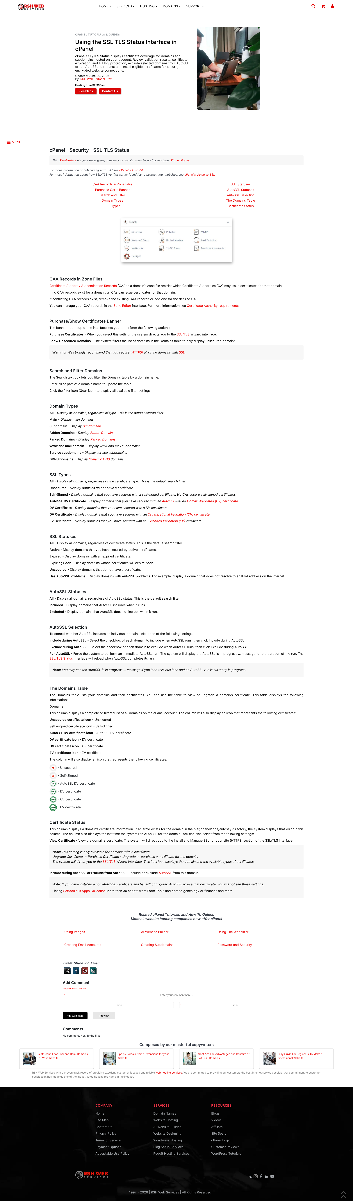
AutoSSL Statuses (240, 190)
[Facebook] (75, 972)
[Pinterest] (84, 972)
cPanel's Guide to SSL (199, 174)
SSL (182, 352)
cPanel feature (67, 160)
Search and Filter (112, 195)
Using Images (74, 932)
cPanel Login (221, 1140)
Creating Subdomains (157, 945)
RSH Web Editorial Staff (96, 79)
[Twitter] (67, 972)
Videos (216, 1120)
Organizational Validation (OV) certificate (179, 514)
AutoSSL (168, 501)
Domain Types (112, 200)
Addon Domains (102, 433)
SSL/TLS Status (61, 658)
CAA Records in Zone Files (112, 184)
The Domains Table (240, 200)
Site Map (102, 1120)
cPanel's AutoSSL (131, 170)
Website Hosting (165, 1120)
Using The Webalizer (232, 932)
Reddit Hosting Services (171, 1153)
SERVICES (125, 6)
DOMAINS (171, 6)
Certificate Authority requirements (213, 306)
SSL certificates (179, 160)
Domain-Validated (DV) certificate (212, 501)
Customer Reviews (225, 1147)
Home (99, 1113)
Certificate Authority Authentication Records (83, 286)
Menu (16, 142)
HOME (104, 6)
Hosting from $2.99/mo (90, 85)
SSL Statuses (241, 184)
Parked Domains (102, 439)
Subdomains (92, 426)
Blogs (215, 1113)
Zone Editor (122, 306)
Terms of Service (108, 1140)
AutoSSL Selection (240, 195)
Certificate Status (240, 206)
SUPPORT (194, 6)
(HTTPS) (136, 352)
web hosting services (169, 1072)
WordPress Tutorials (226, 1153)
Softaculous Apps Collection (84, 891)
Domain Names (164, 1113)
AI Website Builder (154, 932)
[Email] (93, 972)
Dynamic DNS (99, 459)
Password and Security (234, 945)
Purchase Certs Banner (112, 190)
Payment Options (108, 1147)
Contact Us (110, 91)
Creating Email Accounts (82, 945)
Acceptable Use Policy (112, 1153)
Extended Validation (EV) (166, 521)
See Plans (86, 91)
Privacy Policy (106, 1133)
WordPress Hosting (167, 1140)
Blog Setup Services (168, 1147)
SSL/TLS (183, 334)
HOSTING (148, 6)
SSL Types (112, 206)
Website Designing (167, 1133)
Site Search (219, 1133)
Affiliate (217, 1127)
